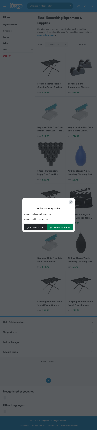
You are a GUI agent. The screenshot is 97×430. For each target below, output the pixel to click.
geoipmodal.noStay (35, 227)
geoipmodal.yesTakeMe (60, 227)
